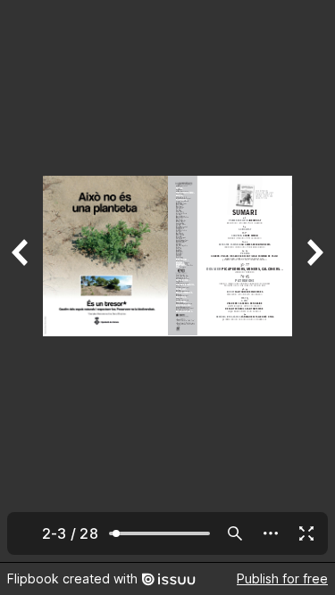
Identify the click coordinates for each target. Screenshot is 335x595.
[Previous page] (21, 281)
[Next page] (313, 281)
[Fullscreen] (306, 533)
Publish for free (282, 578)
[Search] (235, 533)
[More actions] (271, 533)
